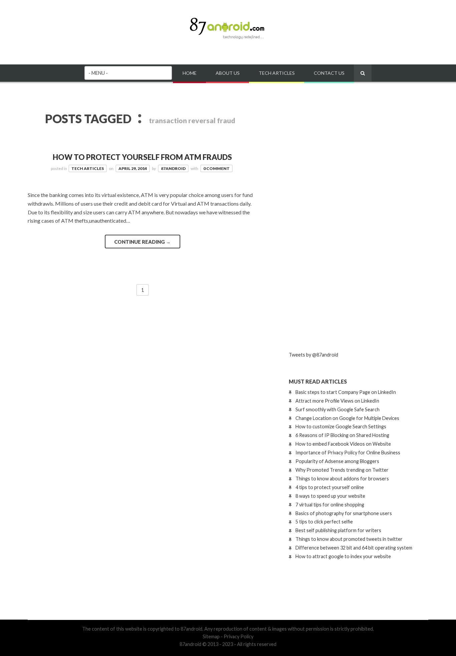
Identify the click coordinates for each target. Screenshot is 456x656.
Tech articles (277, 73)
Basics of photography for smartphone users (343, 513)
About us (228, 73)
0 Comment (216, 168)
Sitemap (211, 636)
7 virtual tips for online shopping (329, 504)
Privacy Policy (238, 636)
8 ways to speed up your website (330, 496)
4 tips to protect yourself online (329, 487)
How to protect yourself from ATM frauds (142, 157)
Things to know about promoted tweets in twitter (349, 539)
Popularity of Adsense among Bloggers (337, 461)
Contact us (329, 73)
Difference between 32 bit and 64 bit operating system (353, 548)
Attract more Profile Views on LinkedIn (337, 401)
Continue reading (142, 242)
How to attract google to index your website (343, 556)
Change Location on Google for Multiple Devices (347, 418)
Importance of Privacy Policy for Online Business (347, 452)
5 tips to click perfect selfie (324, 521)
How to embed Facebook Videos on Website (343, 444)
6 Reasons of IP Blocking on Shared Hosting (342, 435)
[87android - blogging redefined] (228, 38)
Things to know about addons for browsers (342, 478)
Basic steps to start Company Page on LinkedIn (345, 392)
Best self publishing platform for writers (338, 530)
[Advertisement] (339, 235)
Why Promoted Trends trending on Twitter (342, 470)
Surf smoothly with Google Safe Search (337, 409)
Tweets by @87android (313, 355)
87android (173, 168)
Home (190, 73)
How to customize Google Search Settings (340, 426)
